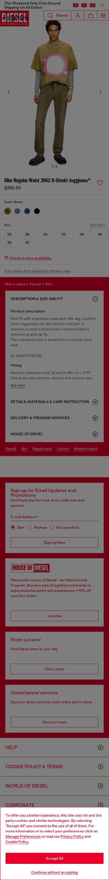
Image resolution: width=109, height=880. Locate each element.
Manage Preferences (23, 836)
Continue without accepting (54, 872)
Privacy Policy (72, 836)
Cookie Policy (17, 842)
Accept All (54, 858)
